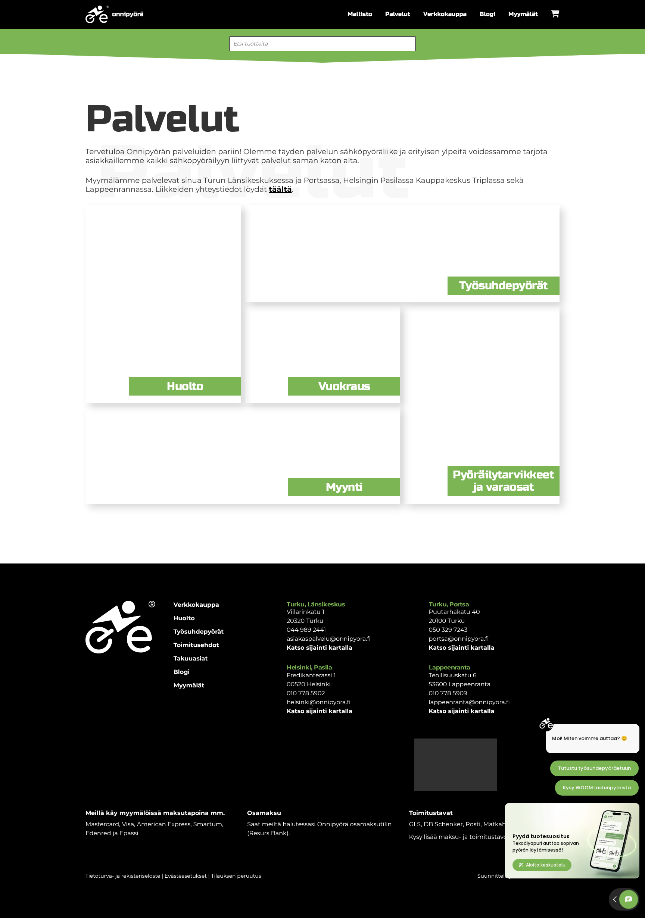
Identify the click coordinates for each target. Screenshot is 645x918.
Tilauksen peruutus (236, 875)
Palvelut (397, 14)
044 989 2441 (306, 630)
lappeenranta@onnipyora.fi (469, 702)
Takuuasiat (191, 658)
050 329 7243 (448, 630)
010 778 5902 (306, 693)
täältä (280, 189)
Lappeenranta (449, 667)
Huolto (184, 618)
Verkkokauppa (445, 14)
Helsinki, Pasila (309, 667)
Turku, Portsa (449, 604)
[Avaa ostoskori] (555, 14)
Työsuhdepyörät (199, 632)
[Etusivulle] (114, 14)
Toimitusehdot (196, 645)
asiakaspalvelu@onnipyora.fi (329, 639)
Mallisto (360, 14)
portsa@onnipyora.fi (459, 639)
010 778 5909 (448, 693)
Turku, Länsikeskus (316, 604)
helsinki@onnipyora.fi (318, 702)
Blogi (487, 14)
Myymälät (523, 14)
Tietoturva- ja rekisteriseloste (122, 875)
